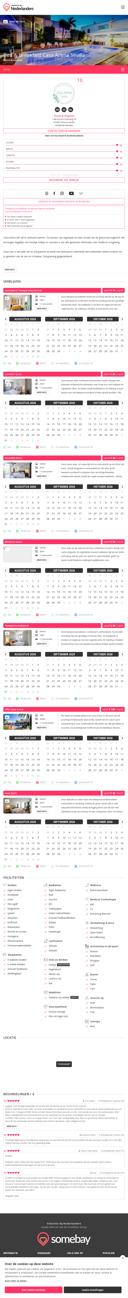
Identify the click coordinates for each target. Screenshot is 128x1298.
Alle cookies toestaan (34, 1289)
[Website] (46, 193)
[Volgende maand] (122, 319)
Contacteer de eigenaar (64, 130)
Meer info (10, 269)
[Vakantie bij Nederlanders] (18, 7)
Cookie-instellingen (93, 1289)
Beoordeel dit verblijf (64, 180)
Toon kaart (64, 1064)
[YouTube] (71, 193)
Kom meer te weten (16, 1280)
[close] (123, 1258)
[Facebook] (54, 193)
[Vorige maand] (5, 319)
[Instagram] (62, 193)
